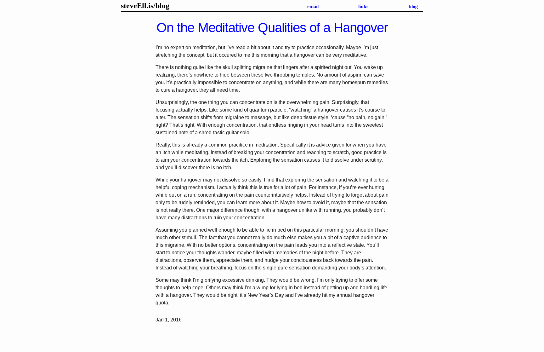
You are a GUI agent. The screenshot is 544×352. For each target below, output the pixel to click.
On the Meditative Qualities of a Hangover (272, 27)
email (313, 6)
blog (162, 6)
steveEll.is (137, 6)
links (363, 6)
